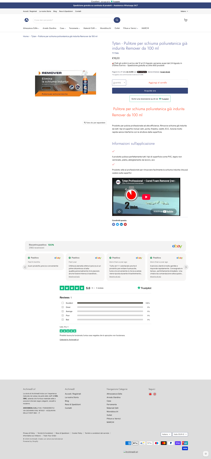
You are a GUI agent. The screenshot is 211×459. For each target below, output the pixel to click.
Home (26, 36)
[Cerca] (117, 20)
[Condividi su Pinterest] (125, 224)
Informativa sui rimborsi (32, 436)
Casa (62, 28)
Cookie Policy (77, 433)
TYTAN (115, 53)
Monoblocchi (105, 28)
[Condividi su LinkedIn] (121, 224)
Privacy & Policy (29, 433)
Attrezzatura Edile (30, 28)
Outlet (117, 28)
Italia (179, 434)
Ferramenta (74, 28)
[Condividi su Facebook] (113, 224)
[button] (74, 276)
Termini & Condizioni (45, 433)
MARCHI (145, 28)
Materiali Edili (89, 28)
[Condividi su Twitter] (117, 224)
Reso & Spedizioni (66, 11)
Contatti (78, 11)
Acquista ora (150, 90)
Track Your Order (49, 436)
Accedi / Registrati (30, 11)
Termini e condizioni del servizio (97, 433)
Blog (55, 11)
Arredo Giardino (49, 28)
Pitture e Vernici (130, 28)
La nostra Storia (45, 11)
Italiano (183, 11)
